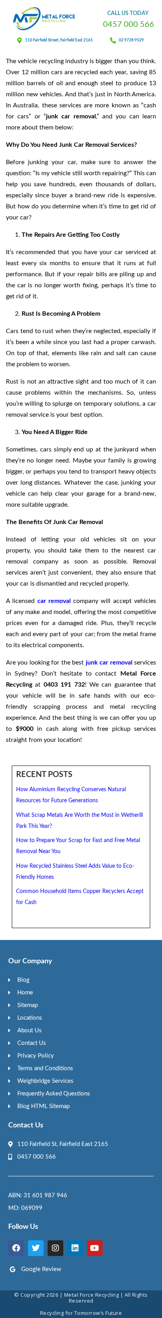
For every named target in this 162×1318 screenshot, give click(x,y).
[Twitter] (36, 1248)
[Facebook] (16, 1248)
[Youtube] (95, 1248)
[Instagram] (55, 1248)
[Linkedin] (75, 1248)
